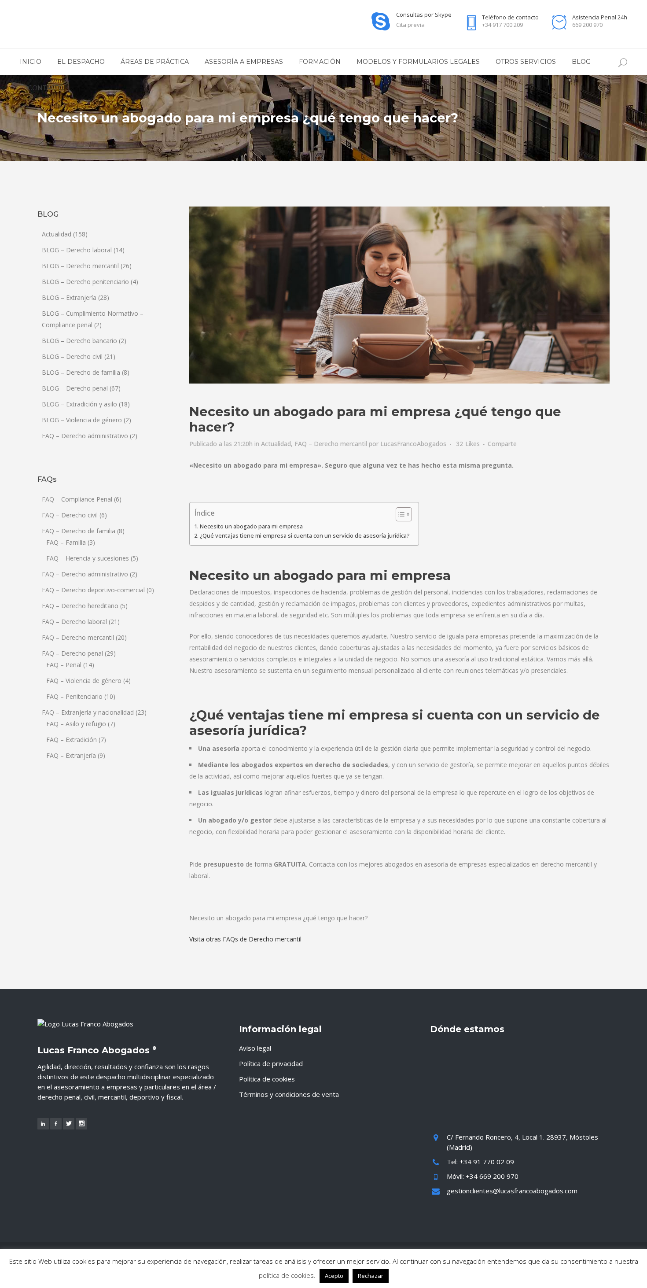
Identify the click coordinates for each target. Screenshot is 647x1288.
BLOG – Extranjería (69, 297)
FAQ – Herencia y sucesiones (87, 558)
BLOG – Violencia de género (82, 420)
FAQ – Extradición (71, 739)
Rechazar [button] (370, 1276)
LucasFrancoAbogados (413, 443)
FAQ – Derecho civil (70, 515)
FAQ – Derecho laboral (74, 621)
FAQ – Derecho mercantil (78, 637)
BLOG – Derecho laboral (77, 250)
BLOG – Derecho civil (72, 356)
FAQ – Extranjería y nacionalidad (88, 712)
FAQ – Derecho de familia (78, 531)
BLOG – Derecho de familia (81, 372)
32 (468, 444)
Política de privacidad (271, 1063)
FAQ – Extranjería (71, 755)
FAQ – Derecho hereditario (80, 606)
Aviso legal (255, 1048)
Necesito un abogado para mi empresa (251, 526)
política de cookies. (287, 1275)
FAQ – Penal (63, 665)
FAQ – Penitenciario (74, 696)
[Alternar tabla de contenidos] (399, 514)
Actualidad (56, 234)
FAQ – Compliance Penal (77, 499)
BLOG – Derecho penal (75, 388)
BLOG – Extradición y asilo (79, 404)
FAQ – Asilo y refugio (76, 724)
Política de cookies (267, 1078)
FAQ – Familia (66, 542)
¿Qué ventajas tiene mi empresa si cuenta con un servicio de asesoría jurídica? (305, 535)
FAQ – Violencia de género (83, 680)
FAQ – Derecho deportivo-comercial (93, 590)
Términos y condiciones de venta (289, 1094)
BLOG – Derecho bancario (79, 340)
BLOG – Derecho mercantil (80, 266)
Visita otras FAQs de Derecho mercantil (245, 939)
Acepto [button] (334, 1276)
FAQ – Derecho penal (72, 653)
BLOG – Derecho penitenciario (85, 281)
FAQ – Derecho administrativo (85, 436)
